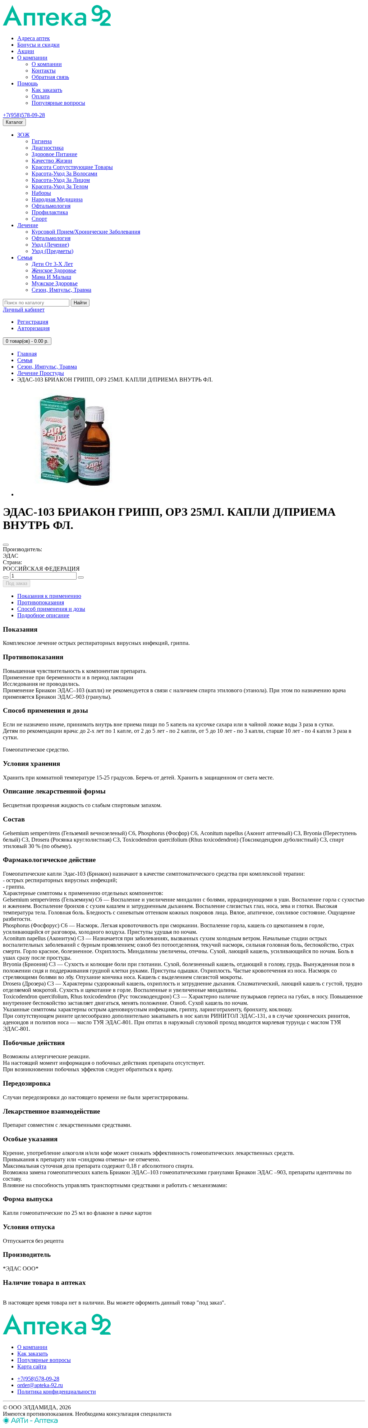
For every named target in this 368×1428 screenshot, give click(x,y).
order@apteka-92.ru (40, 1385)
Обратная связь (50, 77)
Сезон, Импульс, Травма (61, 290)
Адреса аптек (33, 38)
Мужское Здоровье (55, 283)
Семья (24, 257)
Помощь (27, 83)
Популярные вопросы (58, 103)
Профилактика (50, 212)
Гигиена (42, 141)
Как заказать (47, 90)
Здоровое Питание (54, 154)
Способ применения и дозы (51, 609)
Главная (27, 354)
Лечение (27, 225)
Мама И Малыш (51, 277)
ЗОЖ (23, 135)
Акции (25, 51)
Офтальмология (51, 206)
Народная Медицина (57, 199)
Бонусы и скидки (38, 45)
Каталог (14, 122)
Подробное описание (43, 615)
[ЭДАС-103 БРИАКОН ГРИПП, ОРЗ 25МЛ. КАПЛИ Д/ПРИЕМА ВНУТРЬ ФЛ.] (71, 494)
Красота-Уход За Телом (60, 186)
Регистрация (32, 322)
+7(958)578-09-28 (24, 115)
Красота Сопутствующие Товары (72, 167)
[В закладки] (6, 545)
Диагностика (48, 148)
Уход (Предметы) (52, 251)
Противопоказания (40, 602)
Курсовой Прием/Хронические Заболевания (86, 232)
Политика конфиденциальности (56, 1392)
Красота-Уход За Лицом (61, 180)
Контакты (44, 70)
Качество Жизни (52, 161)
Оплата (41, 96)
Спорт (39, 219)
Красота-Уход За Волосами (64, 173)
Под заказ (16, 583)
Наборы (41, 193)
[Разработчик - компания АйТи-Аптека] (30, 1422)
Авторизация (33, 328)
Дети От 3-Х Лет (52, 264)
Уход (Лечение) (50, 245)
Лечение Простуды (40, 373)
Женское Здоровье (54, 270)
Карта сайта (31, 1366)
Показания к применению (49, 596)
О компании (32, 58)
